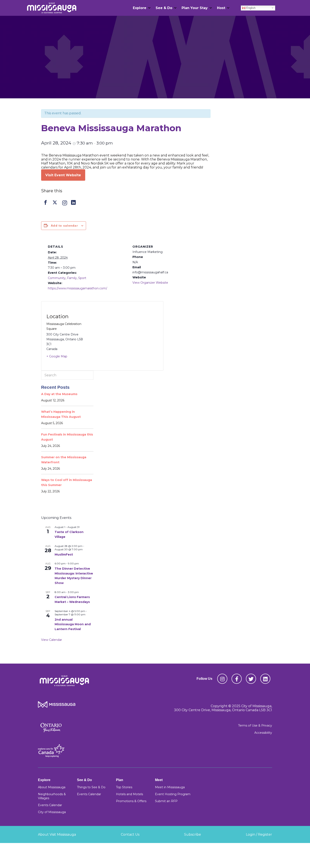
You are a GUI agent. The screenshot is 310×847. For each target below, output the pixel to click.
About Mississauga (51, 787)
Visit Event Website (63, 175)
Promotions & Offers (131, 801)
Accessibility (263, 733)
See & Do (164, 8)
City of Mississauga (52, 812)
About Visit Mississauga (57, 834)
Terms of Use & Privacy (255, 725)
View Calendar (51, 640)
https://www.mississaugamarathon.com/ (77, 288)
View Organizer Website (150, 283)
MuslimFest (64, 554)
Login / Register (259, 834)
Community (57, 278)
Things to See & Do (91, 787)
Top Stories (124, 787)
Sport (82, 278)
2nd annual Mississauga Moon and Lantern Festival (73, 624)
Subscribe (192, 834)
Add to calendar (64, 225)
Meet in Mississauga (170, 787)
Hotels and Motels (129, 794)
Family (72, 278)
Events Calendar (50, 805)
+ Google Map (56, 356)
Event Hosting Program (172, 794)
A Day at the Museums (59, 394)
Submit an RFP (166, 801)
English (250, 7)
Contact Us (130, 834)
